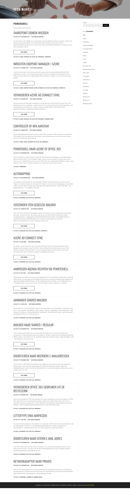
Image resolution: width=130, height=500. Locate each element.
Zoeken (85, 22)
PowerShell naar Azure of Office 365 (37, 148)
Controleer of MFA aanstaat (31, 126)
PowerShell (41, 57)
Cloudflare (86, 42)
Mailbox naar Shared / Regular (33, 324)
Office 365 (35, 57)
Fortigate (85, 52)
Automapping (21, 173)
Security (85, 83)
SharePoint (48, 57)
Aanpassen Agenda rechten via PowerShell (40, 269)
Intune (36, 88)
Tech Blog (21, 9)
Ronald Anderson (39, 36)
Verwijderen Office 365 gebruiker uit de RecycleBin (39, 389)
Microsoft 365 (28, 57)
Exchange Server (88, 49)
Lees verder (24, 52)
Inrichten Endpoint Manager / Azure (36, 63)
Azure (21, 57)
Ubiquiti (85, 93)
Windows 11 (86, 100)
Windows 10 (62, 88)
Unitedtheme (90, 485)
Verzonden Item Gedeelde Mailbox (34, 204)
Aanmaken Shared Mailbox (30, 300)
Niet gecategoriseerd (89, 69)
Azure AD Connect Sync (28, 237)
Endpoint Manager (28, 88)
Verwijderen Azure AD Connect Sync (36, 95)
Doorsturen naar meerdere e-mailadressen (41, 356)
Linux (84, 59)
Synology (85, 90)
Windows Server (49, 119)
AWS (84, 35)
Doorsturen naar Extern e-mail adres (37, 438)
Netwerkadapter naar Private (32, 461)
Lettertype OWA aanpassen (30, 415)
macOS (85, 62)
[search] (116, 9)
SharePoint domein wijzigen (31, 32)
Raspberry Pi (86, 79)
